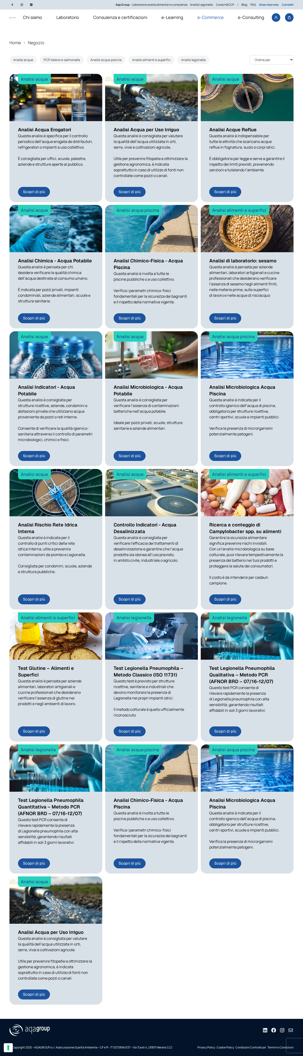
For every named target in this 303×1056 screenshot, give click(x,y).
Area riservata (269, 5)
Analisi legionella (193, 59)
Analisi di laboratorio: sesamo (242, 261)
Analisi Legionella (201, 5)
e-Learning (172, 17)
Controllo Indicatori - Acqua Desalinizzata (145, 528)
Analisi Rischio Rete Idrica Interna (47, 528)
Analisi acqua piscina (106, 59)
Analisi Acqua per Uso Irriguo (146, 130)
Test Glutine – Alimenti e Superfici (46, 671)
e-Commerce (210, 17)
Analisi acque (23, 59)
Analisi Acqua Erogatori (44, 130)
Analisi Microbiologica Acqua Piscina (242, 390)
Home (15, 42)
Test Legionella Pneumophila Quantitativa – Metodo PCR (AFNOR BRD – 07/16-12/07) (51, 807)
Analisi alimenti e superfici (151, 59)
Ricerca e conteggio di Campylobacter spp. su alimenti (245, 528)
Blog (244, 5)
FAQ (253, 5)
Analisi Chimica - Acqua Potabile (55, 261)
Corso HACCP (225, 5)
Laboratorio (67, 17)
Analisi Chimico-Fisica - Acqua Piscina (148, 264)
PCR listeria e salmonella (62, 59)
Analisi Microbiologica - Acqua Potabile (148, 390)
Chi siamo (32, 17)
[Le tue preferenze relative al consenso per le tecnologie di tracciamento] (8, 1047)
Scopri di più (34, 191)
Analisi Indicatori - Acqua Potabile (46, 390)
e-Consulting (251, 17)
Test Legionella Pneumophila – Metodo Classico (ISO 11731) (148, 671)
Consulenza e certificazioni (120, 17)
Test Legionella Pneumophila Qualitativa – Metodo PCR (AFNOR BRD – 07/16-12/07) (242, 675)
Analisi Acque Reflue (233, 130)
